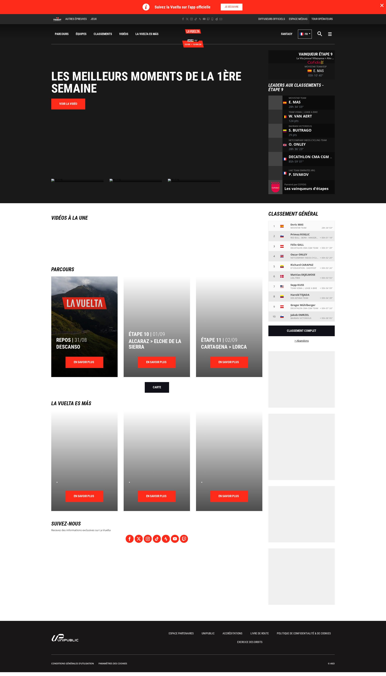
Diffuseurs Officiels (271, 19)
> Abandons (302, 340)
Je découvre (231, 6)
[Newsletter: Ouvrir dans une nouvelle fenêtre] (221, 19)
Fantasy (286, 34)
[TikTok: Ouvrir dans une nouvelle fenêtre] (196, 19)
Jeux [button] (94, 19)
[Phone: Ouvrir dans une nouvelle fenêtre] (212, 19)
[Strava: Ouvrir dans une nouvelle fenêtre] (200, 19)
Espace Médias (298, 19)
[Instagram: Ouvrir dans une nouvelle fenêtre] (191, 19)
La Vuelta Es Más (147, 34)
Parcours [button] (62, 34)
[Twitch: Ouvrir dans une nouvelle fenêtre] (208, 19)
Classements (103, 34)
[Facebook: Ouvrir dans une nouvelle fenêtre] (183, 19)
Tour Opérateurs (322, 19)
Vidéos (123, 34)
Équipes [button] (81, 34)
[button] (305, 34)
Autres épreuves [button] (76, 19)
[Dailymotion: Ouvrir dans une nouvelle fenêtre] (217, 19)
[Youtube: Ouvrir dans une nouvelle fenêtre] (204, 19)
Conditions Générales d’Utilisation (72, 663)
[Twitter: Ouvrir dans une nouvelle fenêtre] (187, 19)
